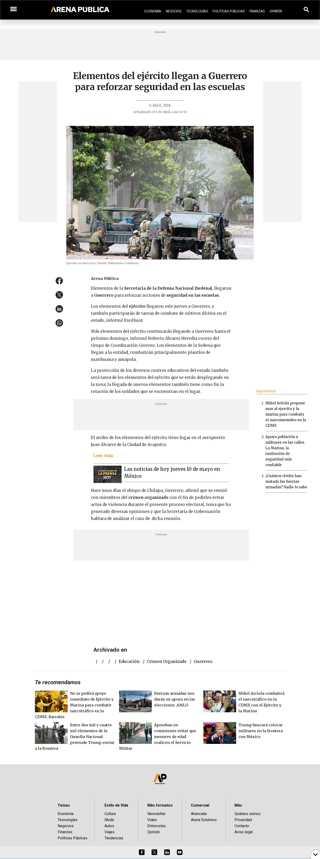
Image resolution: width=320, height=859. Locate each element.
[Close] (188, 394)
